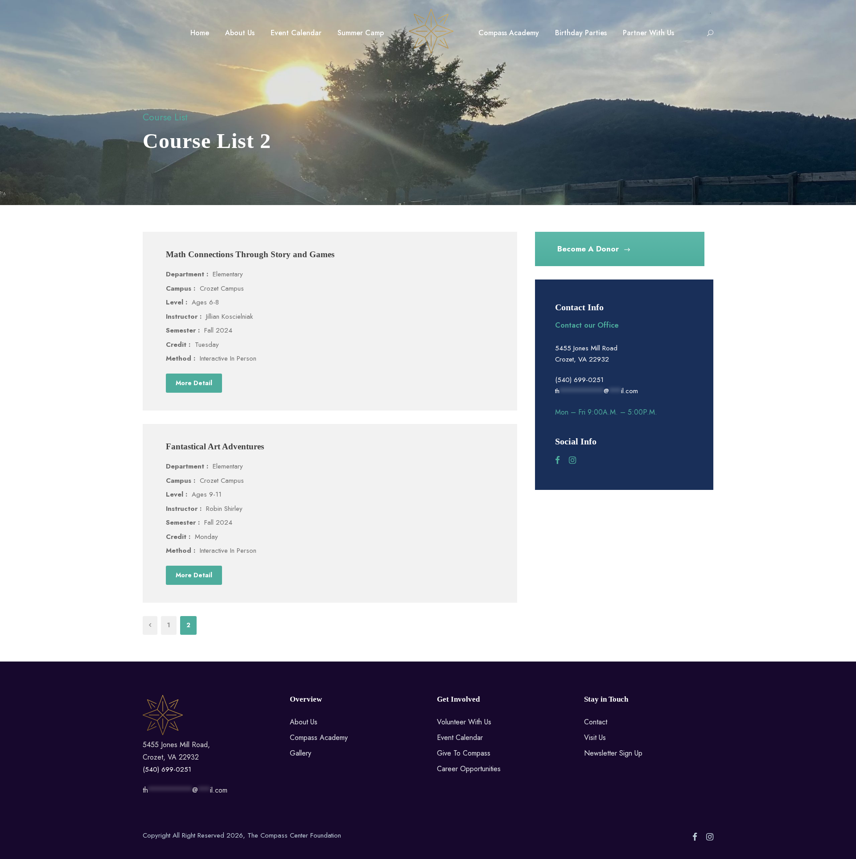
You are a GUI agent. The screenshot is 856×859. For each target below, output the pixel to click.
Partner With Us (648, 33)
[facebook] (557, 460)
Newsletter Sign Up (613, 753)
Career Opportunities (469, 769)
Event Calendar (296, 33)
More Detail (194, 382)
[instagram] (572, 460)
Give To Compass (463, 753)
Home (199, 33)
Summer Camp (360, 33)
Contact (595, 722)
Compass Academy (508, 33)
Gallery (300, 753)
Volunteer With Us (464, 722)
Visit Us (595, 737)
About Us (240, 33)
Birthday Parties (581, 33)
